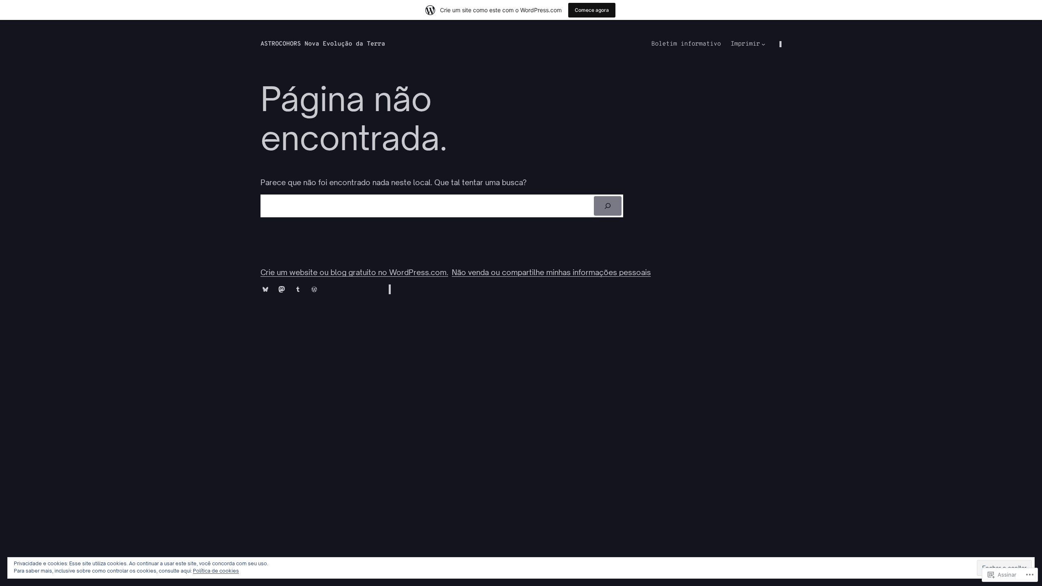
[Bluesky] (265, 289)
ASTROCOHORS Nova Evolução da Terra (322, 44)
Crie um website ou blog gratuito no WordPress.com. (354, 272)
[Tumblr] (298, 289)
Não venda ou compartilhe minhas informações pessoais (551, 272)
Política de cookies (216, 571)
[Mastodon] (282, 289)
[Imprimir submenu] (763, 44)
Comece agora (592, 10)
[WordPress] (314, 289)
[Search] (608, 206)
